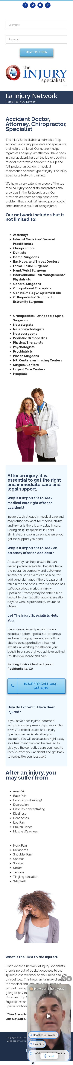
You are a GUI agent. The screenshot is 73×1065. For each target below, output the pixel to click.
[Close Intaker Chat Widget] (69, 978)
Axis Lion (24, 1041)
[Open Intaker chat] (33, 1063)
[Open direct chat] (63, 978)
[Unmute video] (49, 1016)
